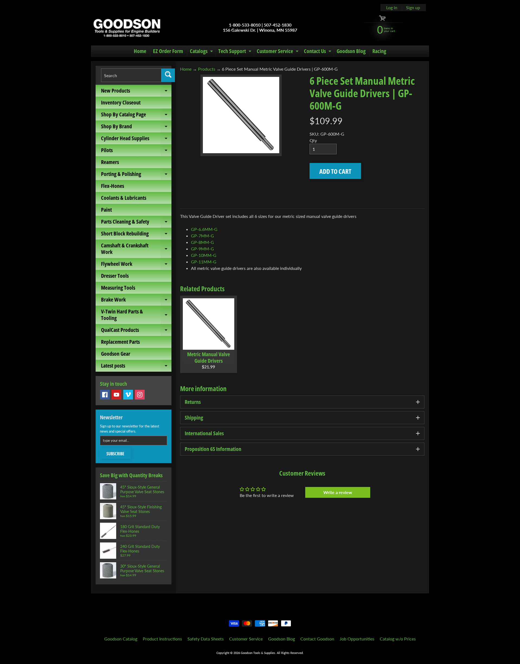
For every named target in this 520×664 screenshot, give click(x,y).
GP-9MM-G (202, 248)
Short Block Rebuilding (136, 235)
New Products (136, 92)
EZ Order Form (168, 51)
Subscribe (115, 454)
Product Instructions (162, 638)
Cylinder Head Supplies (136, 139)
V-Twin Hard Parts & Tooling (136, 315)
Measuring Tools (118, 287)
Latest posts (136, 367)
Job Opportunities (357, 638)
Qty (313, 140)
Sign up (413, 7)
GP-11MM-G (203, 261)
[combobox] (131, 75)
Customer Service (278, 52)
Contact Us (318, 52)
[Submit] (168, 75)
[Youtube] (116, 395)
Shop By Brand (136, 127)
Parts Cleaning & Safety (136, 223)
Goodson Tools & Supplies (258, 653)
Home (140, 51)
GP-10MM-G (203, 255)
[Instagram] (140, 395)
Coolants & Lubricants (123, 197)
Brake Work (136, 301)
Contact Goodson (317, 638)
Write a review (337, 492)
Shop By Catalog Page (136, 115)
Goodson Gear (115, 353)
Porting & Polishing (136, 175)
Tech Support (235, 52)
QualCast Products (136, 331)
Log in (391, 7)
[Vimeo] (128, 395)
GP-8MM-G (202, 242)
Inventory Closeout (121, 102)
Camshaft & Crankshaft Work (136, 249)
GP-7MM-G (202, 235)
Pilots (136, 151)
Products (206, 68)
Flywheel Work (136, 265)
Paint (106, 209)
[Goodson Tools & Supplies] (127, 27)
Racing (379, 51)
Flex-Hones (112, 185)
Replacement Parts (120, 341)
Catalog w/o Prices (398, 638)
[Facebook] (105, 395)
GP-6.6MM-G (204, 229)
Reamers (110, 162)
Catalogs (202, 52)
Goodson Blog (351, 51)
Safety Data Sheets (205, 638)
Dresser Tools (115, 275)
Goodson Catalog (120, 638)
